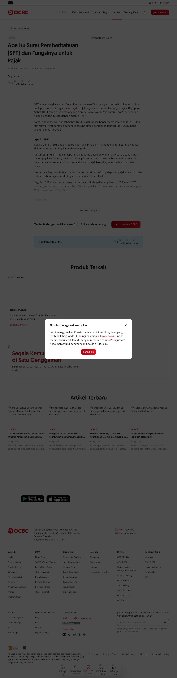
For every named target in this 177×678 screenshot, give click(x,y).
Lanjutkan (88, 351)
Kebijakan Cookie (106, 336)
